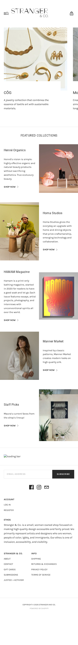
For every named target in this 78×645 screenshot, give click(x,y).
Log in (7, 504)
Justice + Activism (14, 580)
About (7, 558)
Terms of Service (41, 574)
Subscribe (63, 474)
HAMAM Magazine (17, 272)
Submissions (11, 574)
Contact (8, 564)
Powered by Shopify (39, 608)
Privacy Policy (39, 569)
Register (9, 510)
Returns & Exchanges (44, 564)
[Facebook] (31, 488)
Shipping (36, 558)
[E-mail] (46, 488)
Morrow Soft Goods (20, 92)
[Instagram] (39, 488)
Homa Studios (52, 213)
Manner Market (53, 341)
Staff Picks (11, 404)
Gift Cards (10, 569)
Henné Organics (15, 150)
